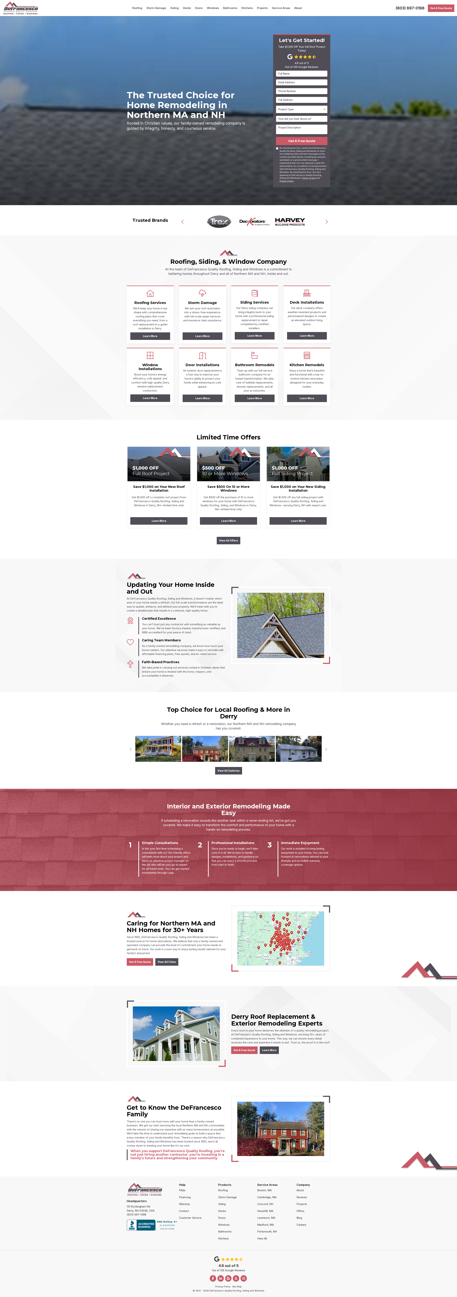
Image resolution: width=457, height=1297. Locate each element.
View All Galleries (228, 770)
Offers (300, 1211)
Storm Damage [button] (156, 8)
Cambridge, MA (267, 1197)
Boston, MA (264, 1190)
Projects (302, 1204)
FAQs (182, 1190)
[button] (183, 222)
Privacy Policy (287, 181)
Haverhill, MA (265, 1211)
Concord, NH (265, 1204)
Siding (222, 1204)
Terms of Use (309, 178)
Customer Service (190, 1217)
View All (262, 1238)
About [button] (298, 8)
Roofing (223, 1190)
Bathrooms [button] (230, 8)
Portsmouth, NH (267, 1231)
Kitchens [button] (247, 8)
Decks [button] (187, 8)
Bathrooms (225, 1231)
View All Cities (167, 961)
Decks (222, 1211)
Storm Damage (227, 1197)
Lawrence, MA (266, 1217)
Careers (301, 1224)
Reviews (302, 1197)
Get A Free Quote (441, 8)
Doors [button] (199, 8)
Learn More (159, 520)
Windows (224, 1224)
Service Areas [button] (281, 8)
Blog (299, 1217)
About (300, 1190)
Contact (184, 1211)
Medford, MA (265, 1224)
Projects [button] (262, 8)
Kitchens (223, 1238)
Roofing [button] (137, 8)
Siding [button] (174, 8)
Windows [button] (213, 8)
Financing (185, 1197)
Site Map (237, 1286)
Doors (222, 1217)
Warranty (184, 1204)
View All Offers (228, 540)
